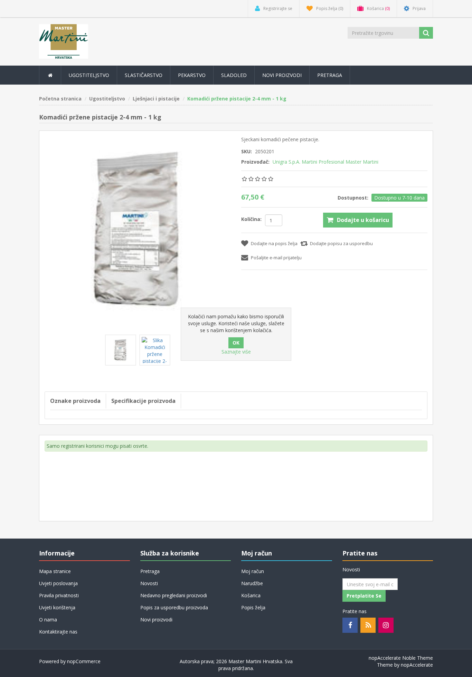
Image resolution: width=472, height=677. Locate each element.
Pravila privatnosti (59, 595)
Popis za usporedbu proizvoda (174, 607)
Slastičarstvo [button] (143, 75)
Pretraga (329, 75)
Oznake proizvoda (75, 401)
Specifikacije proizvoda (143, 401)
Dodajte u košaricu (363, 220)
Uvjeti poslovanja (58, 583)
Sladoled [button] (234, 75)
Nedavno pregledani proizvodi (173, 595)
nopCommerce (84, 661)
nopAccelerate (417, 664)
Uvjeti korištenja (57, 607)
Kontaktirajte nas (58, 631)
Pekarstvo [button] (192, 75)
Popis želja (253, 607)
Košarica (251, 595)
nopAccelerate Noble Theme (401, 658)
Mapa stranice (55, 571)
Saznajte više (236, 351)
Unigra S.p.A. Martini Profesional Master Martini (325, 161)
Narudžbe (252, 583)
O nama (48, 619)
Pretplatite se (364, 595)
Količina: (251, 219)
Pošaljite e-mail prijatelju (276, 257)
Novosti (149, 583)
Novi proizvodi (282, 75)
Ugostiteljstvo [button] (89, 75)
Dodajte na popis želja (274, 243)
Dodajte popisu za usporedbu (341, 243)
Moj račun (252, 571)
